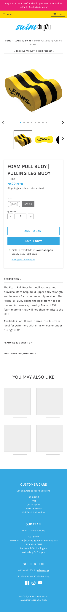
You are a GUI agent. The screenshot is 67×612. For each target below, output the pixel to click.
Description (11, 279)
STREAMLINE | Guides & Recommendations (33, 540)
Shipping (12, 188)
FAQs (33, 500)
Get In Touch (33, 504)
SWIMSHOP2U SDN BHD (33, 600)
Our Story (33, 536)
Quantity (11, 212)
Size (9, 198)
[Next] (63, 122)
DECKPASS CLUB (33, 544)
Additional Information (19, 353)
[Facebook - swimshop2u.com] (27, 583)
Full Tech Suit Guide (33, 512)
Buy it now (33, 241)
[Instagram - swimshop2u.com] (33, 583)
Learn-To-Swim (23, 41)
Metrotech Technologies (33, 548)
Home (8, 41)
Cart (60, 14)
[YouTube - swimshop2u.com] (40, 583)
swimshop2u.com (38, 596)
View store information (23, 259)
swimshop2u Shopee (33, 552)
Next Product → (46, 51)
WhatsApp (43, 570)
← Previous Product (24, 51)
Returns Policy (33, 508)
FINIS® (11, 178)
